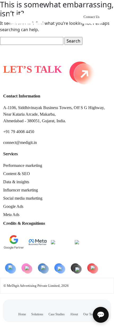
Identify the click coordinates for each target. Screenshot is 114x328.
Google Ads (13, 206)
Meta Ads (11, 214)
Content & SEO (16, 173)
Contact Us (91, 17)
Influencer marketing (20, 190)
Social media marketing (22, 198)
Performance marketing (22, 165)
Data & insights (16, 182)
